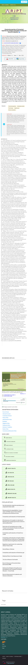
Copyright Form (9, 449)
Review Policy (5, 429)
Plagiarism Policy (6, 423)
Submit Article (8, 437)
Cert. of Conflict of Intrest (12, 452)
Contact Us (12, 4)
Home (3, 656)
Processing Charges (9, 456)
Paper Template (9, 445)
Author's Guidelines (10, 441)
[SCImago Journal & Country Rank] (9, 406)
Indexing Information (11, 460)
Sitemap (4, 658)
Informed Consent (6, 413)
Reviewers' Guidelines (7, 427)
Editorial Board (17, 656)
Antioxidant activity (20, 106)
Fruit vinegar (10, 108)
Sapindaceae (16, 108)
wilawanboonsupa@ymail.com (12, 40)
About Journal (5, 4)
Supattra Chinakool (19, 38)
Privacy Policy (5, 417)
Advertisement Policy (7, 419)
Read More (3, 637)
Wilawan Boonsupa (10, 36)
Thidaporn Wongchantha (14, 37)
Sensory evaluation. (12, 109)
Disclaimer (5, 421)
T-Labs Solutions (10, 663)
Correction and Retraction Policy (9, 430)
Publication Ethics (6, 425)
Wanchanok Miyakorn (10, 38)
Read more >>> (23, 393)
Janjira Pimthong (5, 37)
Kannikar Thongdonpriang (20, 36)
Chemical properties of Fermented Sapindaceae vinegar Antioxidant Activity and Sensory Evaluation (14, 31)
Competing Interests (7, 415)
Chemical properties (12, 106)
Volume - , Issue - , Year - (15, 55)
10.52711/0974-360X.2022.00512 (11, 43)
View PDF (10, 58)
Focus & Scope (6, 411)
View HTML (21, 58)
